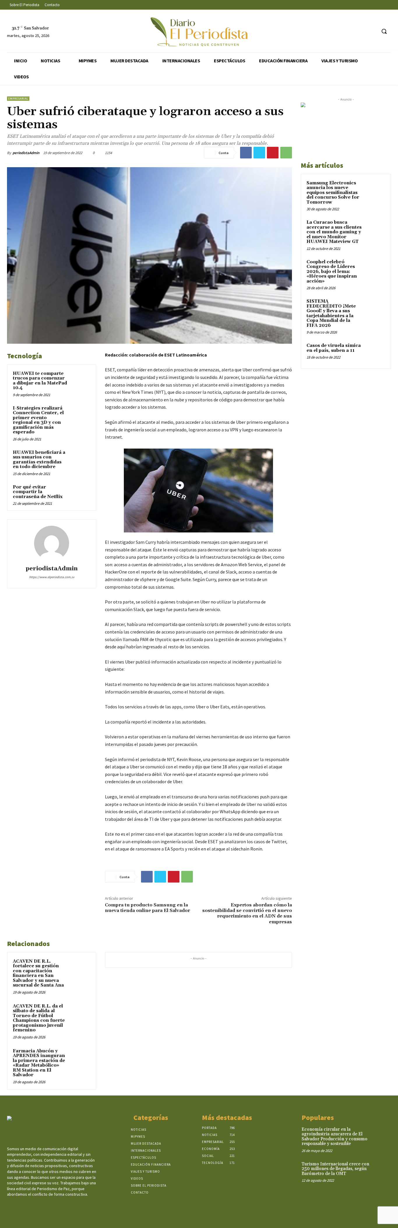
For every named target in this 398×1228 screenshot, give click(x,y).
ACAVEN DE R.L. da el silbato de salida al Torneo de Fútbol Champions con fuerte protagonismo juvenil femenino (39, 1018)
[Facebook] (339, 31)
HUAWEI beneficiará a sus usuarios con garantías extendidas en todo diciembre (39, 460)
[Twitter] (361, 31)
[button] (384, 31)
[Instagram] (350, 31)
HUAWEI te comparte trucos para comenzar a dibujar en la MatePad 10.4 (40, 381)
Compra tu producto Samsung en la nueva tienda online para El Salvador (147, 907)
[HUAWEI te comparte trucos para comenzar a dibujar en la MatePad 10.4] (80, 380)
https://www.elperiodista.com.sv (51, 577)
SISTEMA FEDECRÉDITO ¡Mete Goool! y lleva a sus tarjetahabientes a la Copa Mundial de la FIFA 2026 (331, 313)
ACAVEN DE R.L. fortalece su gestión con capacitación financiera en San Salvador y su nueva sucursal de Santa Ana (38, 973)
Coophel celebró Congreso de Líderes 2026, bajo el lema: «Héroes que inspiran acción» (332, 271)
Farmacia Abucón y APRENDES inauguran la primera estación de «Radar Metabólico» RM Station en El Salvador (39, 1063)
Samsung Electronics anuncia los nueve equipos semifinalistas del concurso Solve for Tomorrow (333, 192)
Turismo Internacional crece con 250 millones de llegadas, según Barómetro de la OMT (335, 1168)
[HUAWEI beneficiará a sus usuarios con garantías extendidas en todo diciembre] (80, 459)
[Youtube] (372, 31)
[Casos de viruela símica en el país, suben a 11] (375, 352)
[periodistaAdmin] (51, 543)
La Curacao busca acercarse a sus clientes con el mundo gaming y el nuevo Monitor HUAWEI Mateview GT (334, 232)
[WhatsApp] (286, 152)
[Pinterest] (273, 152)
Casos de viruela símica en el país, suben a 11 (334, 348)
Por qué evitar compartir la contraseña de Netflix (38, 492)
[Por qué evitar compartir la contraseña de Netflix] (80, 494)
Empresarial (18, 98)
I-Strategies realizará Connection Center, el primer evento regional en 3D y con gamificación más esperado (38, 420)
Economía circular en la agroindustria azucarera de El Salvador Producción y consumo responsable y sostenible (334, 1137)
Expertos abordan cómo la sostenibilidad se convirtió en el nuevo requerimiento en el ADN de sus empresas (247, 913)
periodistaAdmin (26, 152)
